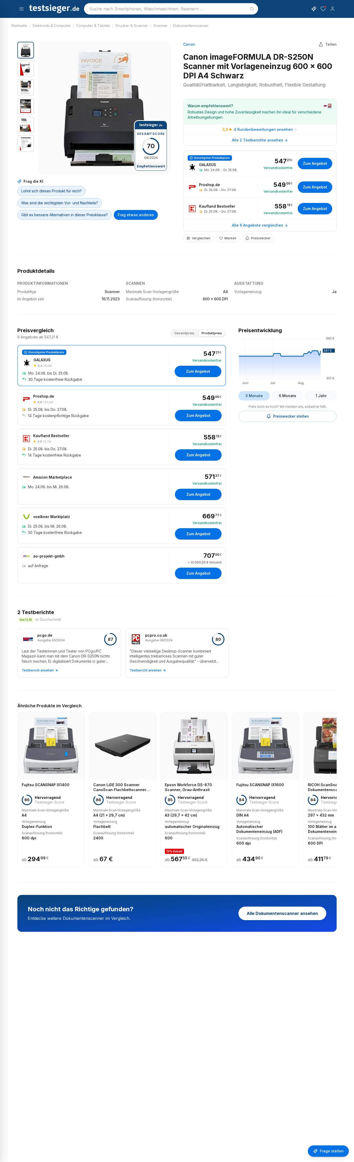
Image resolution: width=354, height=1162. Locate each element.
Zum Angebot (315, 163)
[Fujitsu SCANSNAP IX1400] (51, 790)
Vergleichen (201, 238)
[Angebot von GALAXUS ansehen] (259, 163)
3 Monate (254, 395)
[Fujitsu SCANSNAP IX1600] (265, 790)
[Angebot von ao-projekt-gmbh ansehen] (121, 565)
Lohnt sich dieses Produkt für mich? (51, 191)
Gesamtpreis (184, 333)
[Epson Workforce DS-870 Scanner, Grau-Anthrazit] (194, 790)
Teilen (331, 44)
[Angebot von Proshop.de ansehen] (259, 187)
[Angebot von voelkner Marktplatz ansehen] (121, 526)
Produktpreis (212, 333)
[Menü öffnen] (21, 9)
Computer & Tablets (93, 25)
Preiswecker (261, 238)
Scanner (160, 25)
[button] (104, 108)
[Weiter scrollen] (335, 786)
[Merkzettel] (323, 9)
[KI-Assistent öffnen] (314, 9)
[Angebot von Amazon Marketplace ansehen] (121, 486)
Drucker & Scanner (132, 25)
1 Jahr (321, 395)
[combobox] (171, 9)
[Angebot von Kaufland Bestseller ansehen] (259, 208)
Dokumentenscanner (191, 25)
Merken (230, 238)
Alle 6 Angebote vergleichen (257, 225)
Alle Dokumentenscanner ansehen (282, 913)
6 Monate (287, 395)
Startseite (19, 25)
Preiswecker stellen (291, 416)
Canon (189, 44)
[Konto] (332, 9)
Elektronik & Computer (52, 25)
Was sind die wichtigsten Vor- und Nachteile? (59, 203)
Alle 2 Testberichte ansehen (257, 140)
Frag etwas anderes (136, 215)
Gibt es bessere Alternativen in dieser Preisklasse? (64, 215)
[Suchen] (252, 9)
